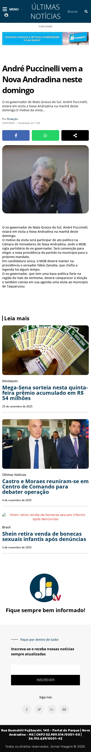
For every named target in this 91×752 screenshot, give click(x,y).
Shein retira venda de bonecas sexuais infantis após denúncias (44, 536)
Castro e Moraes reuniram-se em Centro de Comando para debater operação (45, 486)
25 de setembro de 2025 (17, 406)
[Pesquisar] (86, 11)
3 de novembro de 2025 (17, 547)
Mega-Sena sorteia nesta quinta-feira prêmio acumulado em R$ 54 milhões (45, 393)
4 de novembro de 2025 (17, 500)
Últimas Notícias (45, 11)
